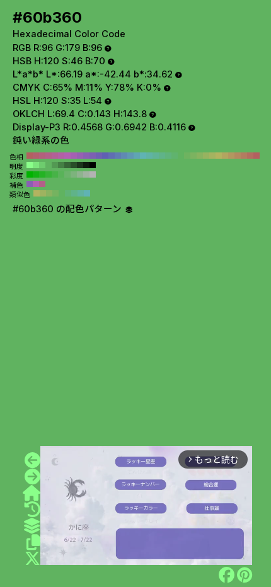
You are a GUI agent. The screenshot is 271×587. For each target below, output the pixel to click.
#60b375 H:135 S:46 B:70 (68, 193)
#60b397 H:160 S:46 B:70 (156, 155)
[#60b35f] (32, 460)
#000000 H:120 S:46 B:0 (92, 165)
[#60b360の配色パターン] (31, 525)
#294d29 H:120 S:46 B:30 (74, 165)
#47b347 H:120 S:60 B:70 (55, 174)
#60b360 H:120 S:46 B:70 (181, 155)
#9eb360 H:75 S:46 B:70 (43, 193)
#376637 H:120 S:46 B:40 (67, 165)
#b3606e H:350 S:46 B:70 (36, 155)
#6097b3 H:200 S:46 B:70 (130, 155)
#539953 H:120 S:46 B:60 (55, 165)
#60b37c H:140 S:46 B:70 (168, 155)
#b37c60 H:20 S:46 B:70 (244, 155)
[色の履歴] (32, 509)
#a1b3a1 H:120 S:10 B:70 (86, 174)
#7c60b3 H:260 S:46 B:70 (92, 155)
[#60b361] (32, 476)
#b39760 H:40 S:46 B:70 (231, 155)
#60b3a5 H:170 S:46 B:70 (149, 155)
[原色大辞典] (31, 493)
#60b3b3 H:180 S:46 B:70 (143, 155)
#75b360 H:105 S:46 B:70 (55, 193)
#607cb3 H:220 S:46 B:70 (118, 155)
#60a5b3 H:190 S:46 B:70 (137, 155)
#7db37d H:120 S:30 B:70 (74, 174)
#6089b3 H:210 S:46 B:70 (124, 155)
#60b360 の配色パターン (68, 209)
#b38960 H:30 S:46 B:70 (237, 155)
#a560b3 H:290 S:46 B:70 (74, 155)
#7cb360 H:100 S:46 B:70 (193, 155)
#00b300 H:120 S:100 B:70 (29, 174)
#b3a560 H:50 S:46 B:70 (225, 155)
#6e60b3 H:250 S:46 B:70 (99, 155)
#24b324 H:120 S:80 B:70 (42, 174)
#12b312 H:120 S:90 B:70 (36, 174)
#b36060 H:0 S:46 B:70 (256, 155)
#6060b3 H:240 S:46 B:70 (105, 155)
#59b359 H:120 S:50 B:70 (61, 174)
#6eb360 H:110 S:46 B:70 (187, 155)
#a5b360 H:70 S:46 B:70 (212, 155)
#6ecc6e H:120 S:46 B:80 (42, 165)
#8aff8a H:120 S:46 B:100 (29, 165)
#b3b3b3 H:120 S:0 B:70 (92, 174)
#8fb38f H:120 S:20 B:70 (80, 174)
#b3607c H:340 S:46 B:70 (42, 155)
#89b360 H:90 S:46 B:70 (200, 155)
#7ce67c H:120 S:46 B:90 (36, 165)
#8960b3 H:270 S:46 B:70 (86, 155)
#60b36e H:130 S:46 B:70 (174, 155)
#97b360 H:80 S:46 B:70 (206, 155)
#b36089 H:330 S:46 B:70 (48, 155)
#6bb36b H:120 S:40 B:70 (67, 174)
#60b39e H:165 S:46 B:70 (81, 193)
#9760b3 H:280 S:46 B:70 (80, 155)
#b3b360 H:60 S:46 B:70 (219, 155)
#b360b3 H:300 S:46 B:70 (67, 155)
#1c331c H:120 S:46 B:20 (80, 165)
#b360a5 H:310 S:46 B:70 (61, 155)
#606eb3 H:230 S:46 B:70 (111, 155)
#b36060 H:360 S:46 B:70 (29, 155)
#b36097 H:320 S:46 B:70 (55, 155)
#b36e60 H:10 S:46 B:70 (250, 155)
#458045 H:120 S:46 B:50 (61, 165)
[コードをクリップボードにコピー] (33, 542)
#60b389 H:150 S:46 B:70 (162, 155)
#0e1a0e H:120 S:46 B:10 (86, 165)
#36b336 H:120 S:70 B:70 (48, 174)
